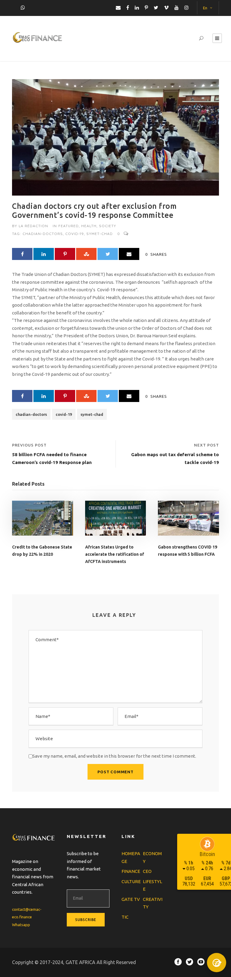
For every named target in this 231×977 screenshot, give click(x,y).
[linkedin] (137, 7)
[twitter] (156, 7)
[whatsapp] (23, 7)
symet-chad (99, 233)
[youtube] (176, 7)
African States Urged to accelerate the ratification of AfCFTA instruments (114, 554)
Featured (68, 226)
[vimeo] (166, 7)
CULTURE (131, 881)
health (89, 226)
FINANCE (131, 871)
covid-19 (74, 233)
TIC (125, 917)
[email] (118, 7)
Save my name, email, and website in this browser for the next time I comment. (114, 756)
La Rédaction (33, 226)
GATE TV (131, 899)
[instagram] (186, 7)
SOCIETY (107, 226)
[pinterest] (146, 7)
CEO (147, 871)
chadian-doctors (43, 233)
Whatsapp (21, 925)
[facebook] (127, 7)
